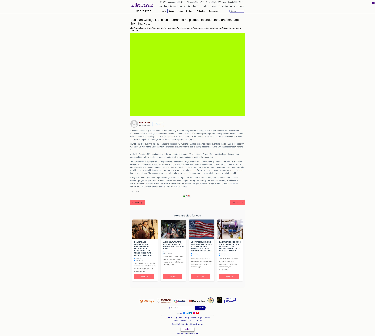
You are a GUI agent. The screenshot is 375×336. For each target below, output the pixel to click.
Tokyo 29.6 (243, 2)
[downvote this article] (189, 196)
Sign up (147, 10)
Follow (158, 124)
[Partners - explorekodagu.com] (230, 300)
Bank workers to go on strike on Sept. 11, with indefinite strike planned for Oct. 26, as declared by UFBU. (230, 246)
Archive (193, 318)
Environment (213, 11)
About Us (169, 318)
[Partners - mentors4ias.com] (197, 300)
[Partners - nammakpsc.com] (180, 300)
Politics (180, 11)
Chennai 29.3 (169, 2)
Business (189, 11)
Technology (201, 11)
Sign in (137, 10)
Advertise (182, 321)
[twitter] (187, 313)
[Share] (373, 3)
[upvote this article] (184, 196)
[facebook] (184, 313)
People (200, 318)
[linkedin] (190, 313)
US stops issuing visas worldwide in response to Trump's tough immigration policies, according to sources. (201, 246)
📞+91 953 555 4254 (195, 321)
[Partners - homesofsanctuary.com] (220, 300)
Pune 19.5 (226, 2)
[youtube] (197, 313)
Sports (171, 11)
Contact (206, 318)
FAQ (175, 318)
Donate (175, 321)
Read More (144, 276)
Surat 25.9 (187, 2)
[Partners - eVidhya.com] (147, 300)
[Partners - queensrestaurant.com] (211, 300)
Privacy (186, 318)
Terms (180, 318)
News (164, 11)
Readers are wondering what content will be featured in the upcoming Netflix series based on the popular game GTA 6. (222, 6)
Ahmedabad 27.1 (206, 2)
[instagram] (194, 313)
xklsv (187, 329)
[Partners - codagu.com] (164, 300)
